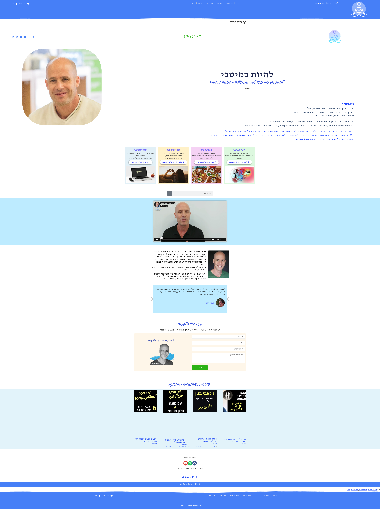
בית (243, 3)
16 (177, 447)
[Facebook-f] (17, 4)
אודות (237, 3)
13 (186, 447)
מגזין (193, 3)
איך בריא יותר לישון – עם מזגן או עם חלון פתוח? (176, 441)
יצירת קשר (201, 3)
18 (170, 447)
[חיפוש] (169, 193)
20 (164, 447)
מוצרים (266, 495)
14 (183, 447)
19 (167, 447)
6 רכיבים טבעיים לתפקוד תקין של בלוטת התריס (146, 440)
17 (173, 447)
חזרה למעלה (190, 476)
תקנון (258, 495)
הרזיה (348, 490)
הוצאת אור (222, 495)
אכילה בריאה (372, 490)
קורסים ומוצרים (228, 3)
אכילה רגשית (363, 490)
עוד (207, 3)
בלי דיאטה (354, 490)
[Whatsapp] (13, 4)
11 (192, 447)
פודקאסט (219, 3)
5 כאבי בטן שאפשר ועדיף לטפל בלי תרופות (207, 440)
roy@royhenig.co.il (161, 340)
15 (180, 447)
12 (189, 447)
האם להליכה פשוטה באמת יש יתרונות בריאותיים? (235, 440)
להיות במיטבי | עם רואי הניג (326, 3)
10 (196, 447)
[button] (152, 299)
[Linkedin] (24, 4)
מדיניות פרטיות (248, 495)
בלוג (212, 3)
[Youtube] (20, 4)
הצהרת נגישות (234, 495)
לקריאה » (243, 444)
